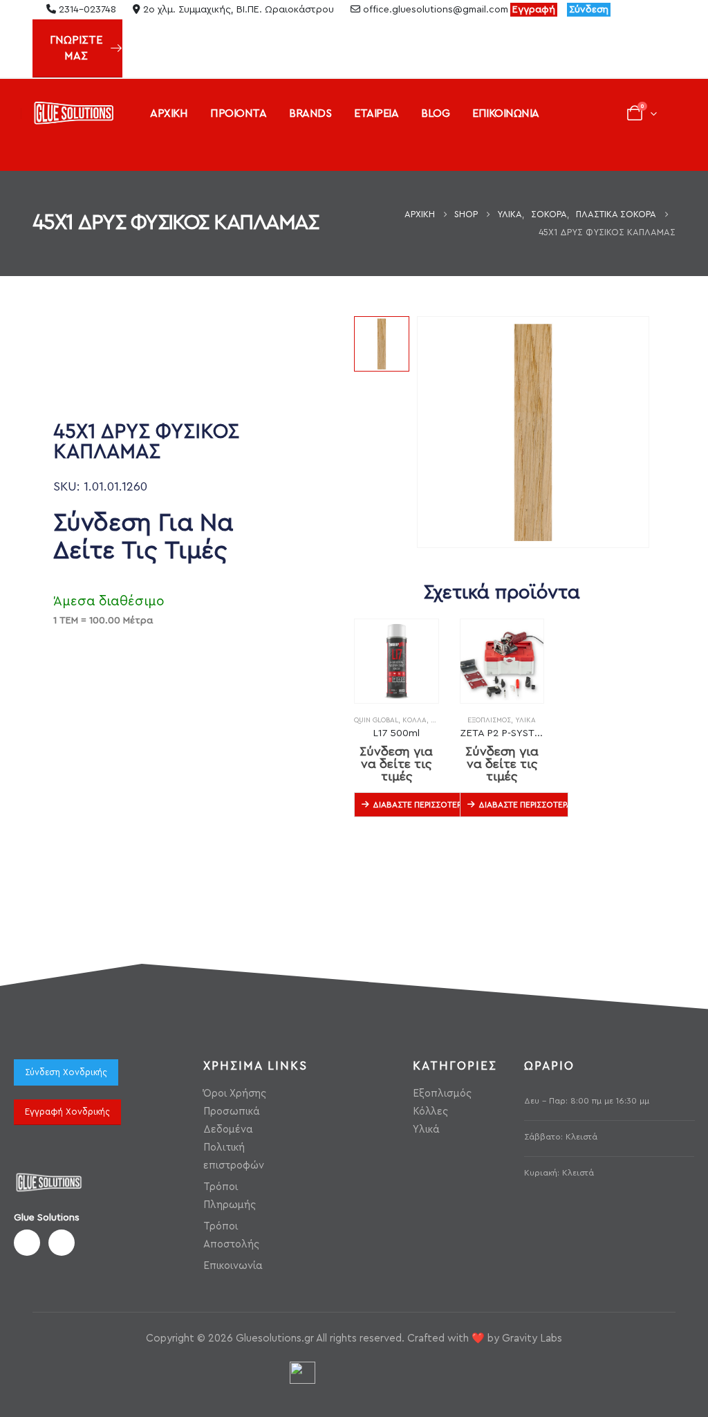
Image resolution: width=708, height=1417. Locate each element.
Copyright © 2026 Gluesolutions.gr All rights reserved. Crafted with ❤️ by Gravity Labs (354, 1338)
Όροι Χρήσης (234, 1093)
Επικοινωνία (233, 1266)
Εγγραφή (533, 10)
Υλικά (525, 720)
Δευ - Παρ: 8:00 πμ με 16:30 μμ (586, 1101)
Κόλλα (414, 720)
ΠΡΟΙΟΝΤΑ (238, 113)
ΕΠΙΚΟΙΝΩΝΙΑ (505, 113)
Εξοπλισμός (489, 720)
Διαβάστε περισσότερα (418, 805)
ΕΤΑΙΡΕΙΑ (376, 113)
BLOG (435, 113)
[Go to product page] (396, 661)
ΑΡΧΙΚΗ (168, 113)
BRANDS (310, 113)
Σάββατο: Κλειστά (560, 1137)
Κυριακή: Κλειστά (559, 1173)
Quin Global (376, 720)
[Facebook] (630, 9)
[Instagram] (654, 9)
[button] (32, 149)
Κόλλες (430, 1111)
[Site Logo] (73, 113)
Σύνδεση (588, 10)
